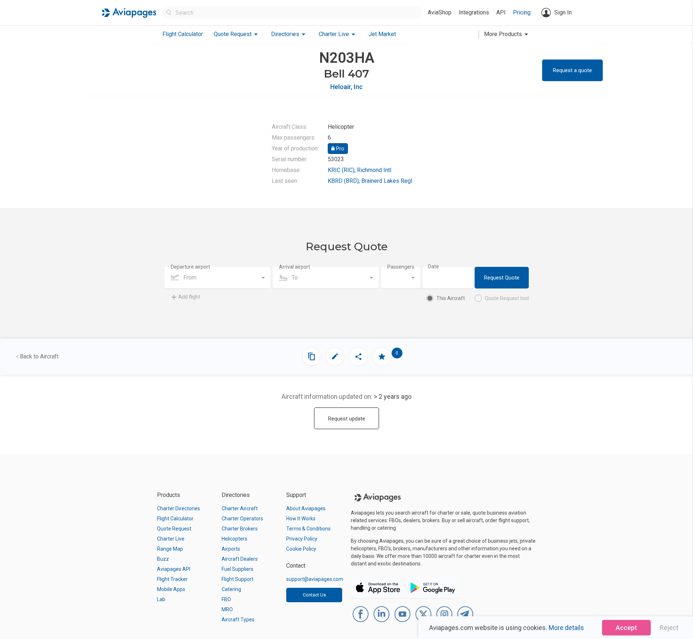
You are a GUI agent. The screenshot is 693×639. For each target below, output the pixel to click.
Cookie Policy (301, 549)
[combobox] (217, 277)
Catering (231, 589)
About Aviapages (306, 508)
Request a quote (572, 70)
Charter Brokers (240, 529)
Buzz (163, 559)
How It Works (300, 518)
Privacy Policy (301, 539)
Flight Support (237, 579)
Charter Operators (242, 518)
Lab (161, 599)
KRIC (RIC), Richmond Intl (359, 170)
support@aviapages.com (314, 579)
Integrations (474, 12)
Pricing (522, 12)
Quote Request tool (507, 298)
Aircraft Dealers (240, 559)
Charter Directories (178, 508)
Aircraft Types (238, 619)
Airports (231, 549)
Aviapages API (173, 569)
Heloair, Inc (346, 87)
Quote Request (174, 529)
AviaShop (440, 12)
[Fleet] (311, 357)
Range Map (170, 549)
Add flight (189, 297)
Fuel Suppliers (237, 569)
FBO (226, 599)
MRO (227, 609)
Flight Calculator (182, 34)
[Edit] (335, 357)
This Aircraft (450, 298)
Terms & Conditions (308, 529)
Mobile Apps (171, 589)
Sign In (563, 12)
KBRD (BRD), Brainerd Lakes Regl (370, 180)
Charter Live (170, 539)
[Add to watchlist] (382, 357)
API (501, 12)
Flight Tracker (172, 579)
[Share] (358, 357)
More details (566, 627)
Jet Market (382, 34)
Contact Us (314, 595)
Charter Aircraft (240, 508)
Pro (339, 148)
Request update (346, 418)
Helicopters (234, 539)
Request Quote (501, 277)
